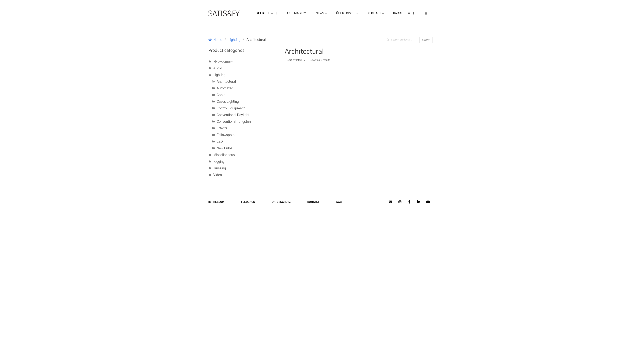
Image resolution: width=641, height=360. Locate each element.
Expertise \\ (264, 13)
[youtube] (428, 202)
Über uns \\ (345, 13)
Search (426, 39)
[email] (391, 202)
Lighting (234, 40)
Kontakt (313, 202)
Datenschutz (281, 202)
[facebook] (409, 202)
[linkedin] (419, 202)
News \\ (321, 13)
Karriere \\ (401, 13)
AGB (339, 202)
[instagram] (400, 202)
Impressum (216, 202)
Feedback (248, 202)
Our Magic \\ (296, 13)
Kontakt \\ (376, 13)
